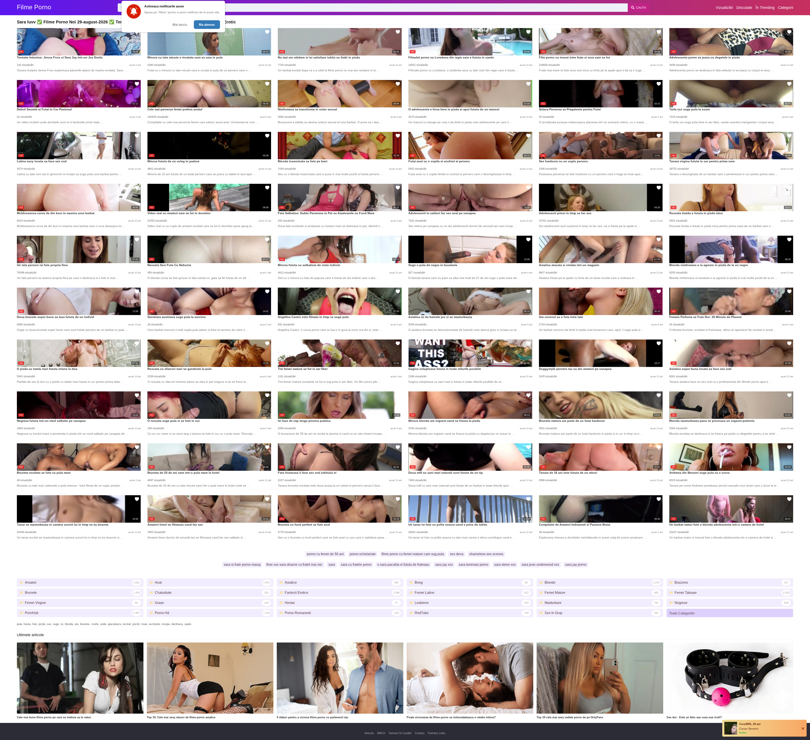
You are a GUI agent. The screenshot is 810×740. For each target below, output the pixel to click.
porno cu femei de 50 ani (325, 554)
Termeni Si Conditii (400, 733)
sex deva (456, 554)
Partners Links (437, 733)
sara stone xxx (505, 564)
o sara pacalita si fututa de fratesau (403, 564)
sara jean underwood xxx (540, 564)
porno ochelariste (363, 554)
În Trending (765, 7)
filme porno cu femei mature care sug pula (413, 554)
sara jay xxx (444, 564)
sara (331, 564)
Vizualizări (724, 7)
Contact (419, 733)
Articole (369, 733)
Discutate (744, 7)
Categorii (785, 7)
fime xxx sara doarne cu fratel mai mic (294, 564)
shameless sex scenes (486, 554)
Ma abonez (207, 24)
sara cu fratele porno (356, 564)
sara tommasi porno (473, 564)
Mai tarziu (180, 24)
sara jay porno (575, 564)
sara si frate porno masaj (242, 564)
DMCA (381, 733)
